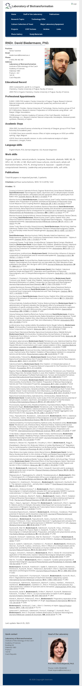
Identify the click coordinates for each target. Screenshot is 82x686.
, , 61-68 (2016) (40, 515)
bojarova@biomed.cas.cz (62, 670)
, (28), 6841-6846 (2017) (37, 500)
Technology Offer (39, 19)
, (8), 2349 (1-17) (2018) (43, 431)
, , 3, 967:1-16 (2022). (53, 203)
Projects (14, 29)
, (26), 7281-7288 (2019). (35, 377)
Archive (46, 29)
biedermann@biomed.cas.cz (19, 55)
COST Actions (30, 29)
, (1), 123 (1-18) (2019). (47, 329)
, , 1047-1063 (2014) (40, 595)
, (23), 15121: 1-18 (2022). (41, 222)
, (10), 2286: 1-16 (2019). (39, 413)
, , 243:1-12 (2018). (34, 449)
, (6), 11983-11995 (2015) (35, 580)
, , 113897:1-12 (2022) (41, 211)
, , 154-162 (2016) (42, 563)
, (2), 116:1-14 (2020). (65, 273)
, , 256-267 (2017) (38, 479)
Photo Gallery (16, 34)
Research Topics (17, 19)
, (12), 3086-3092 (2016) (56, 571)
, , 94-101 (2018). (41, 419)
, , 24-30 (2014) (32, 614)
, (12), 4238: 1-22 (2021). (59, 230)
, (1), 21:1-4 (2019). (29, 368)
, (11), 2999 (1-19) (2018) (44, 465)
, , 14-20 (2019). (42, 354)
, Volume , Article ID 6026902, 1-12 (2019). (42, 346)
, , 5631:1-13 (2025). (33, 196)
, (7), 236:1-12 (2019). (54, 384)
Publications (54, 14)
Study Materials (36, 34)
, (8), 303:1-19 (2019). (57, 393)
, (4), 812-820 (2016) (28, 550)
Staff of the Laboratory (32, 14)
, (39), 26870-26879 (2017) (41, 471)
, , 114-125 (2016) (29, 534)
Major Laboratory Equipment (52, 24)
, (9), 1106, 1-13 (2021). (27, 239)
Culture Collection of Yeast (22, 24)
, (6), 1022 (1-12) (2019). (22, 361)
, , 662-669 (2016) (41, 557)
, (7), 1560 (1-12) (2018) (50, 456)
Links (59, 29)
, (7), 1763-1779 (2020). (34, 284)
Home (13, 14)
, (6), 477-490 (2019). (32, 402)
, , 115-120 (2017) (48, 493)
